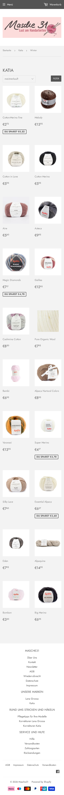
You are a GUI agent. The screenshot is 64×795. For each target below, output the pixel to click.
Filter (56, 78)
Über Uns (32, 657)
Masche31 (23, 782)
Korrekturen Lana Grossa (32, 721)
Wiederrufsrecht (32, 676)
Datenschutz (32, 681)
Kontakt (32, 662)
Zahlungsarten (32, 748)
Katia (20, 50)
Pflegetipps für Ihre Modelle (32, 716)
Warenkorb (55, 4)
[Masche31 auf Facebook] (58, 772)
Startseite (7, 50)
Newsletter (32, 667)
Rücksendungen (32, 753)
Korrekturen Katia (32, 726)
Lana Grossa (32, 698)
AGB (32, 671)
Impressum (32, 685)
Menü (10, 4)
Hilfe (32, 739)
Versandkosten (32, 743)
